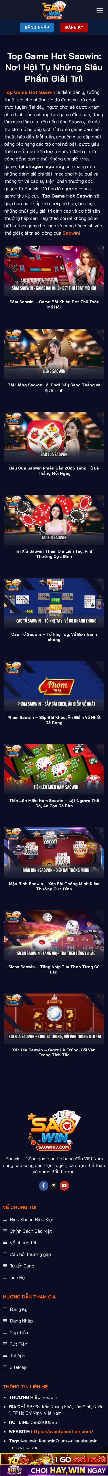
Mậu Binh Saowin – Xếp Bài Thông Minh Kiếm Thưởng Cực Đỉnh (54, 886)
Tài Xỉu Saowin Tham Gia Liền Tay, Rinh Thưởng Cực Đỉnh (54, 554)
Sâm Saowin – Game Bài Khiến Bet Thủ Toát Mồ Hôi (54, 304)
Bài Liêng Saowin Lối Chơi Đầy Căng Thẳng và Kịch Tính (54, 387)
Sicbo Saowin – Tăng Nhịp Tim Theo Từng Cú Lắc (54, 969)
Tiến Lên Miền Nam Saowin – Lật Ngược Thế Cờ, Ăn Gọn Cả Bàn (54, 803)
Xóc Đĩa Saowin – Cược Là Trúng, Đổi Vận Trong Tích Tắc (54, 1052)
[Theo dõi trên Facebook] (43, 1186)
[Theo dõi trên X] (54, 1186)
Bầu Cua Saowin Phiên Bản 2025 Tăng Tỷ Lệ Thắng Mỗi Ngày (54, 470)
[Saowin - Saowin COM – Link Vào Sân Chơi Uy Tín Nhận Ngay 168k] (54, 10)
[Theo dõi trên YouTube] (64, 1186)
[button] (100, 10)
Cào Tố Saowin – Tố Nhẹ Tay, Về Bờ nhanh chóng (54, 637)
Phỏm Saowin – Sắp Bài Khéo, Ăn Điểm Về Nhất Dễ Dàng (54, 720)
